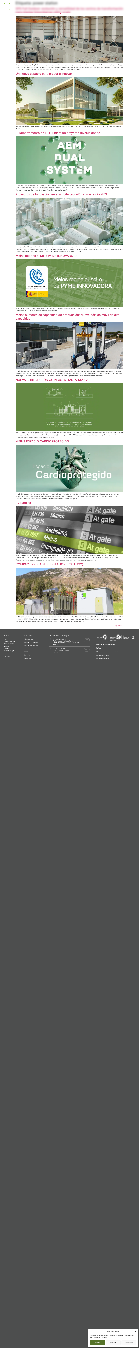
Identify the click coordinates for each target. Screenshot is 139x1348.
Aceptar (97, 1342)
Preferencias (129, 1342)
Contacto (7, 648)
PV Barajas (23, 503)
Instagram (27, 658)
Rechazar (113, 1342)
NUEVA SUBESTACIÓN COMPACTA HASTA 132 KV (52, 380)
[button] (135, 1332)
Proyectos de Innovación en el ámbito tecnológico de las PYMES (61, 194)
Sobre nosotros (9, 644)
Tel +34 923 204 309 (31, 642)
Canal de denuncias (102, 655)
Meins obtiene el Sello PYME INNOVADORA (46, 256)
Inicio (5, 639)
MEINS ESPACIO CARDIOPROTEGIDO (42, 441)
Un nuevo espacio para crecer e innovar (44, 74)
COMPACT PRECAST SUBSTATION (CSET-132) (49, 564)
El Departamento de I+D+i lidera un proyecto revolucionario (58, 133)
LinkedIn (27, 655)
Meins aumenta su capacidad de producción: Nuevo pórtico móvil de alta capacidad (68, 316)
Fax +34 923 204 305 (31, 646)
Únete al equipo (9, 651)
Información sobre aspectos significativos (109, 652)
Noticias (6, 646)
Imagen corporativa (102, 658)
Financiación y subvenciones (105, 644)
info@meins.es (29, 639)
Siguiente (119, 626)
